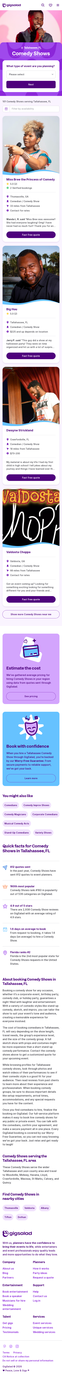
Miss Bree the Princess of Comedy (30, 179)
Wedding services (44, 1332)
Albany (45, 1208)
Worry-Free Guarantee (29, 760)
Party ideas (40, 1273)
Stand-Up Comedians (16, 832)
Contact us (40, 1296)
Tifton (7, 1217)
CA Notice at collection (16, 1356)
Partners (8, 1277)
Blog (5, 1273)
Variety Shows (43, 832)
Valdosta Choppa (18, 552)
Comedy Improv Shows (36, 805)
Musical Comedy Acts (16, 823)
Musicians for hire (14, 1300)
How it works (41, 1268)
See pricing (31, 696)
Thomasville (11, 1208)
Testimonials (11, 1332)
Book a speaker (12, 1296)
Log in (36, 1300)
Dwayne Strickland (19, 430)
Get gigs (8, 1323)
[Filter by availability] (34, 109)
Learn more (31, 778)
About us (8, 1268)
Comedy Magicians (15, 814)
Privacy (17, 1352)
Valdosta (29, 1208)
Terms (6, 1352)
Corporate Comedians (45, 814)
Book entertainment (15, 1291)
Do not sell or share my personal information (28, 1360)
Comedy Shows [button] (31, 53)
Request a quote (43, 1277)
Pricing (7, 1327)
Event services (42, 1323)
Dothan (22, 1217)
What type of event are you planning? (30, 66)
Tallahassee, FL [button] (32, 47)
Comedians (10, 805)
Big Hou (11, 309)
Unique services (43, 1327)
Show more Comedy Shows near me (31, 614)
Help (36, 1291)
